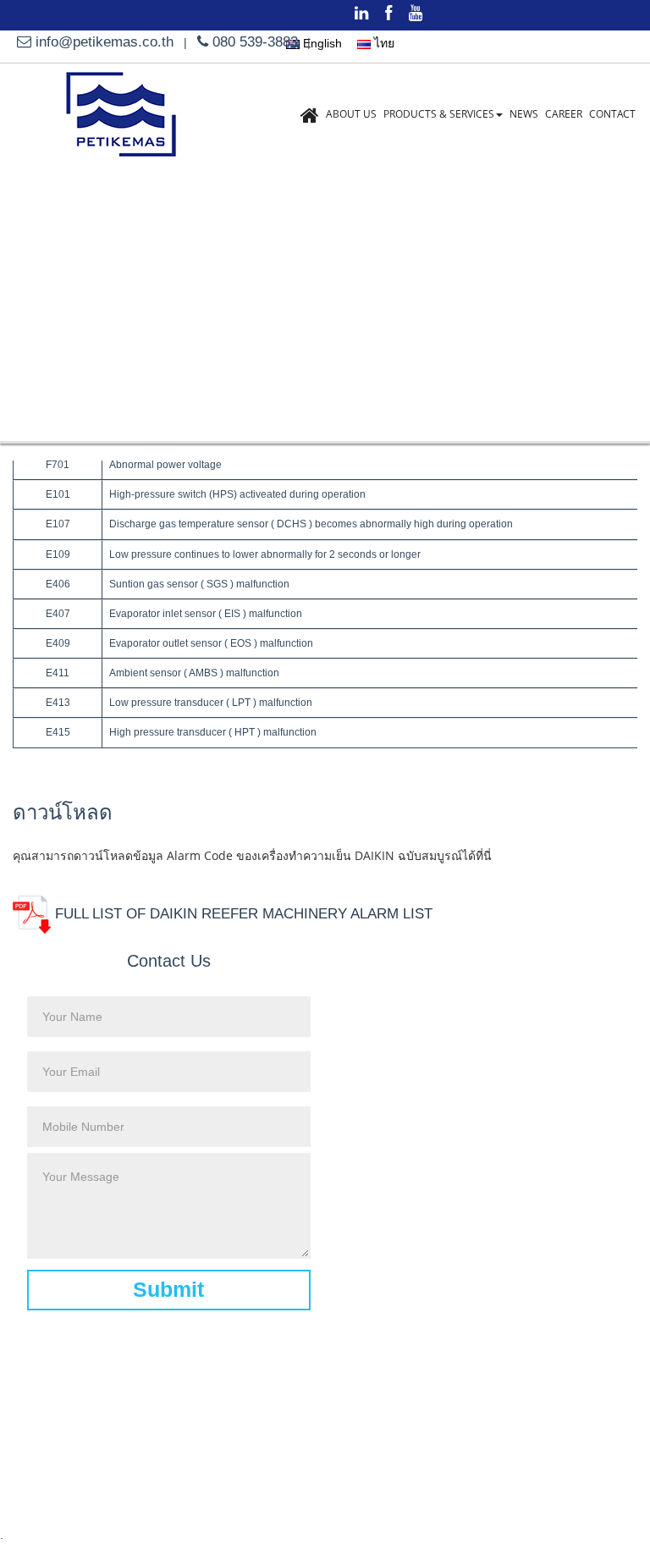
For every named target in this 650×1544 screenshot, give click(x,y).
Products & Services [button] (438, 114)
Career (563, 114)
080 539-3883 (253, 42)
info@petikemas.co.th (105, 42)
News (524, 114)
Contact (612, 114)
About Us (351, 114)
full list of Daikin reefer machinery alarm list (241, 914)
